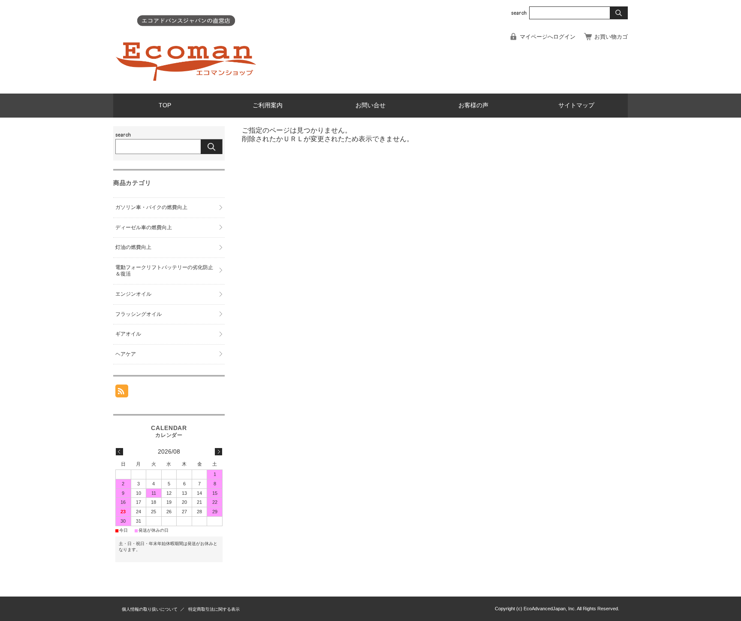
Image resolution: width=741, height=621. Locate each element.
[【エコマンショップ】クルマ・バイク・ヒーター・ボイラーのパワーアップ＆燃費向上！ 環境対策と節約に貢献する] (186, 87)
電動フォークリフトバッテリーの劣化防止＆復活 (164, 270)
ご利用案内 (268, 105)
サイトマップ (576, 105)
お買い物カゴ (611, 36)
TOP (165, 105)
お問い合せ (370, 105)
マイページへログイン (547, 36)
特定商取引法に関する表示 (214, 609)
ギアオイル (128, 334)
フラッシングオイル (138, 314)
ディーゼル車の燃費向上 (143, 227)
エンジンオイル (133, 294)
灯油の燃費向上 (133, 247)
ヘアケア (125, 354)
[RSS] (121, 393)
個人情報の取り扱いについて (150, 609)
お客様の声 (473, 105)
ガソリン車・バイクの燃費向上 (151, 207)
